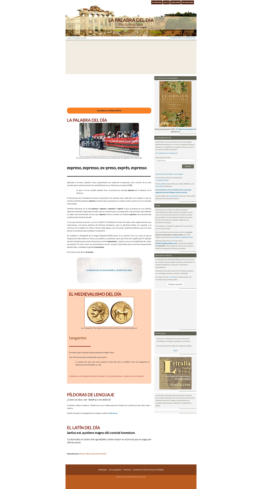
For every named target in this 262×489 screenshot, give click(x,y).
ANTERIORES (157, 2)
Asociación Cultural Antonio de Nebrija (148, 470)
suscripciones (173, 196)
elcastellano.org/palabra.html (182, 237)
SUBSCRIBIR (175, 2)
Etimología (102, 470)
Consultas (173, 277)
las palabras (162, 184)
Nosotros (127, 470)
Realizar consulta (175, 284)
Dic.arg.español (115, 470)
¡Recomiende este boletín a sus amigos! (169, 174)
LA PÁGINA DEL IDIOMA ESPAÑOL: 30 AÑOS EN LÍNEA (109, 270)
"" (162, 180)
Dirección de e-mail (163, 157)
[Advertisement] (131, 57)
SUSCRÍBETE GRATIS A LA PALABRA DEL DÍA (182, 38)
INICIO (166, 2)
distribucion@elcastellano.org (166, 243)
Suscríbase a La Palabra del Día (109, 110)
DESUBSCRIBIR (187, 2)
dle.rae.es (113, 413)
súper (175, 350)
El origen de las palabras (184, 129)
